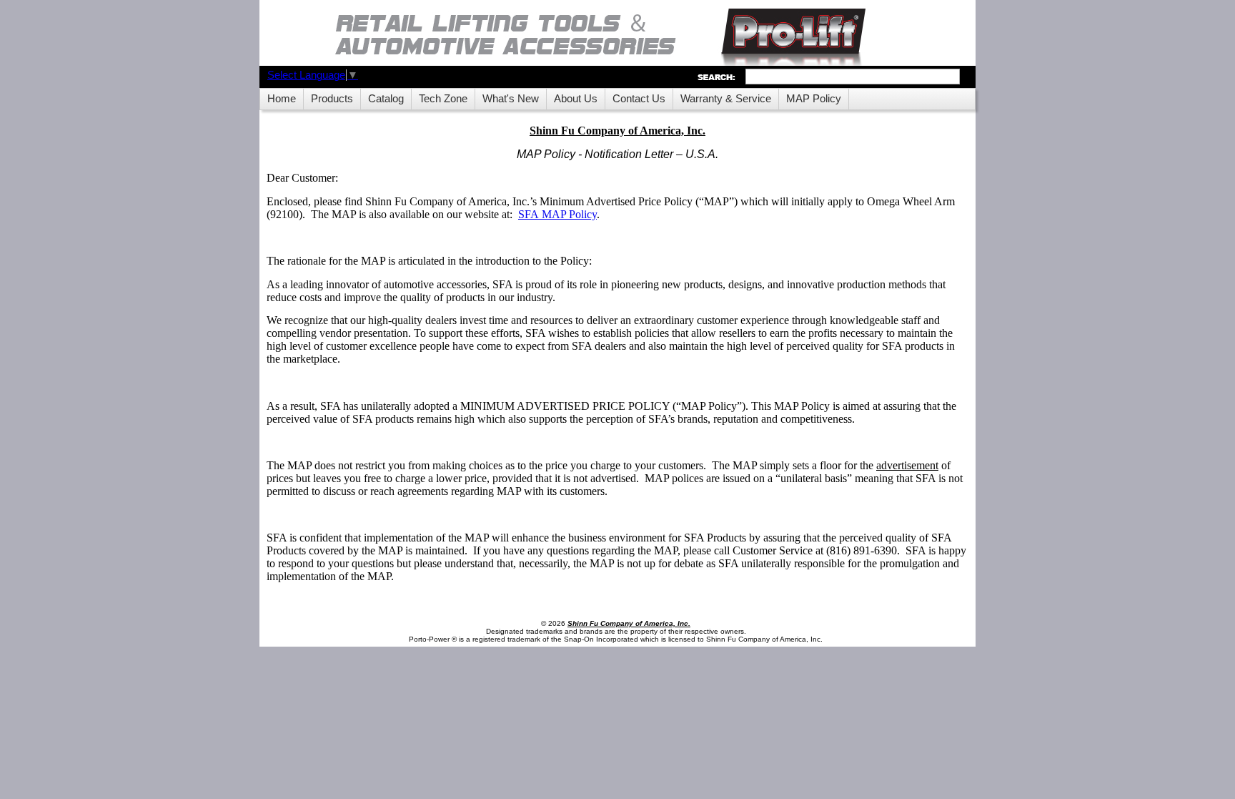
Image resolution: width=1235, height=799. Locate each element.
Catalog (386, 98)
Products (332, 98)
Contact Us (638, 98)
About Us (575, 98)
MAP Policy (813, 98)
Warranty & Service (725, 98)
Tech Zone (443, 98)
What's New (510, 98)
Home (281, 98)
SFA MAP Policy (557, 214)
